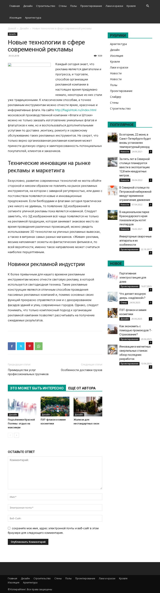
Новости (116, 73)
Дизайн (28, 6)
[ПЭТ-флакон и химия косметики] (55, 406)
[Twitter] (21, 346)
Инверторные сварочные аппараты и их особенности (135, 240)
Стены (63, 6)
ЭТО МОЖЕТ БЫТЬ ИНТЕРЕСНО (37, 388)
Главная (15, 6)
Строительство (45, 6)
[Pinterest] (30, 346)
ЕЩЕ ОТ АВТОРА (82, 388)
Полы (73, 6)
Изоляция (15, 17)
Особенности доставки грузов (81, 370)
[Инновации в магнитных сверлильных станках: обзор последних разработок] (112, 349)
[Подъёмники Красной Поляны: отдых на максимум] (22, 406)
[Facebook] (12, 346)
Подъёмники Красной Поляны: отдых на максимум (21, 423)
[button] (147, 6)
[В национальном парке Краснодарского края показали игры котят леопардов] (112, 215)
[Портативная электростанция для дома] (112, 276)
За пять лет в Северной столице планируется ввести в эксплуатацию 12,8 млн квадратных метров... (134, 167)
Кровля (131, 6)
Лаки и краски (114, 6)
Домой (12, 28)
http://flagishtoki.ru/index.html (75, 110)
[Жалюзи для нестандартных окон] (88, 406)
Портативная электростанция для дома (132, 277)
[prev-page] (10, 435)
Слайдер (115, 97)
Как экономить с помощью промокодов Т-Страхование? (135, 330)
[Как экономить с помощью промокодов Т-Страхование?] (112, 329)
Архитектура (33, 17)
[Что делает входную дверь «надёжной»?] (112, 297)
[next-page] (16, 435)
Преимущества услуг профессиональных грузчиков (28, 372)
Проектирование (91, 6)
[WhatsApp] (39, 346)
